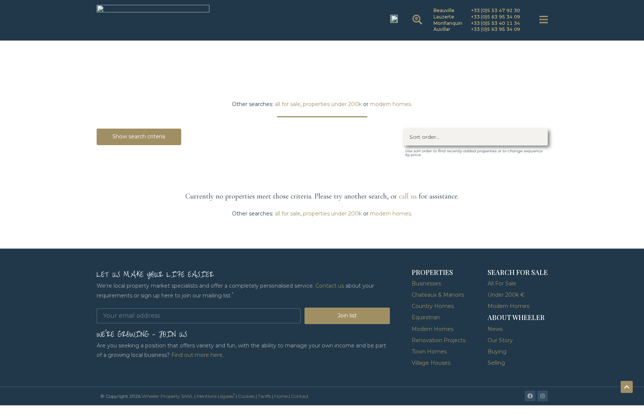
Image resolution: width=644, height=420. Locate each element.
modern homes (390, 104)
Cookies (246, 396)
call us (408, 196)
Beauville (444, 10)
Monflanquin (447, 23)
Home (281, 396)
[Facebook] (530, 396)
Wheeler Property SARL (167, 396)
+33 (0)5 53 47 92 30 (495, 10)
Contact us (329, 285)
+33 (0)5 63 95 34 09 (495, 17)
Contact (300, 396)
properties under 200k (332, 104)
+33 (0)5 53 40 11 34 (495, 23)
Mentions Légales (215, 396)
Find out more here (197, 355)
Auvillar (441, 29)
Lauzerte (443, 17)
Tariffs (264, 396)
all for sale (287, 104)
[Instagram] (542, 396)
